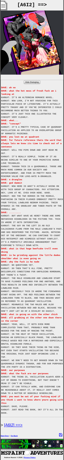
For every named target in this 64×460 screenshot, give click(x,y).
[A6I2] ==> (13, 425)
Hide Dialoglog (32, 82)
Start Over (5, 436)
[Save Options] (61, 435)
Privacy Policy (30, 457)
